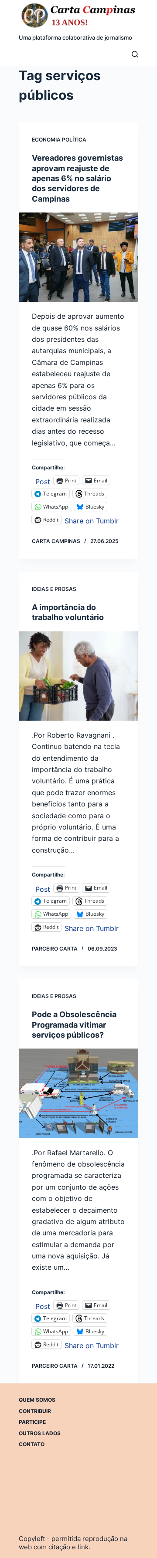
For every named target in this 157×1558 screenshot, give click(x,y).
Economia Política (59, 139)
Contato (31, 1444)
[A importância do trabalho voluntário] (78, 676)
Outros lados (40, 1433)
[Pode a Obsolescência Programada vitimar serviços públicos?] (78, 1093)
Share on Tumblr (92, 519)
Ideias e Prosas (54, 589)
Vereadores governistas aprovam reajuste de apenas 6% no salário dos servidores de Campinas (77, 178)
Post (42, 480)
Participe (32, 1422)
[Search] (135, 54)
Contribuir (35, 1411)
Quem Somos (37, 1399)
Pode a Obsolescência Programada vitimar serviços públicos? (74, 1024)
